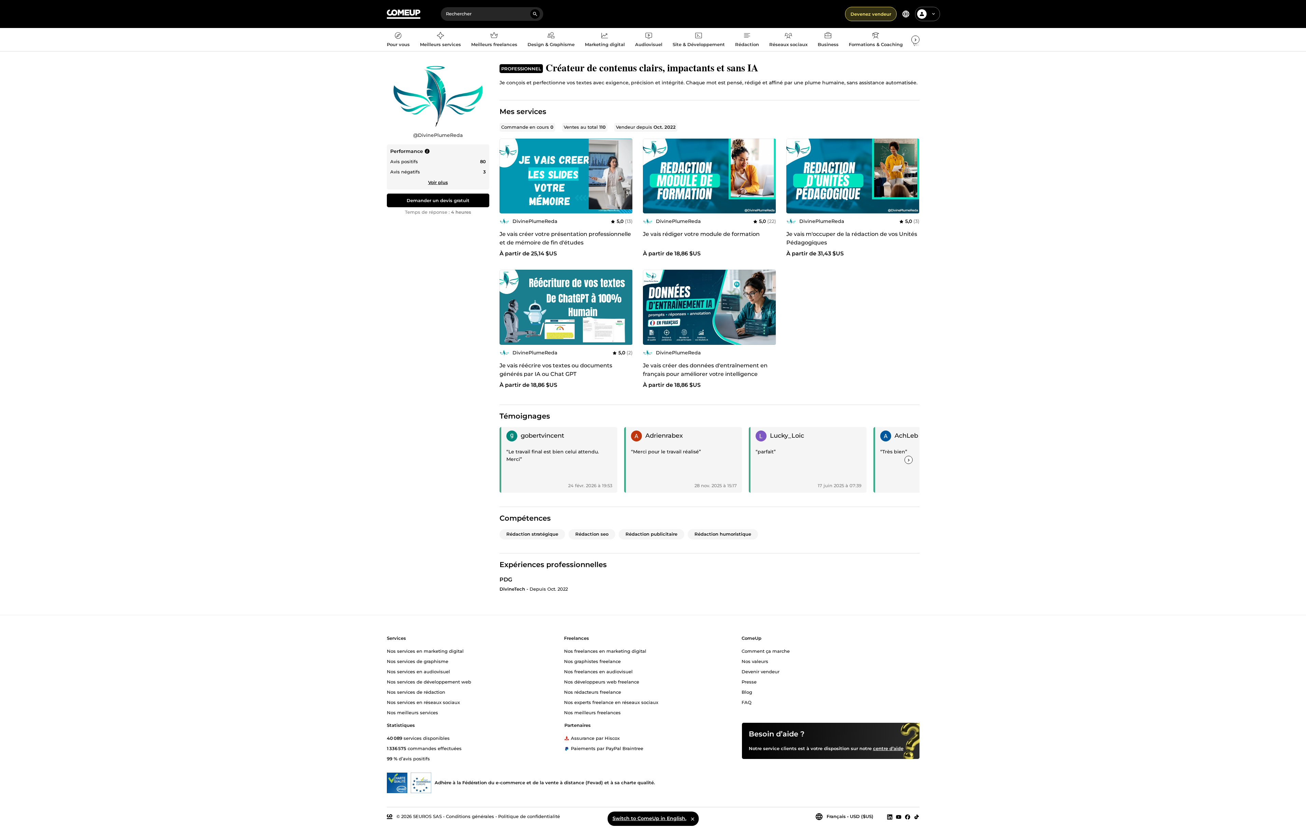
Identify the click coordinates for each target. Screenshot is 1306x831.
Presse (749, 681)
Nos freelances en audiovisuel (598, 671)
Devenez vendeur (871, 14)
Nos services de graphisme (417, 661)
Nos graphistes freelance (592, 661)
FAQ (747, 702)
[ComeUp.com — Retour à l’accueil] (403, 14)
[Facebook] (907, 816)
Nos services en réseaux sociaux (423, 702)
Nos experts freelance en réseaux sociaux (611, 702)
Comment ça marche (766, 650)
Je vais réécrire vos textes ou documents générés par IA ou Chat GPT (556, 369)
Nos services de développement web (429, 681)
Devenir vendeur (761, 671)
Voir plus (438, 182)
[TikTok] (916, 816)
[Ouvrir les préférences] (906, 14)
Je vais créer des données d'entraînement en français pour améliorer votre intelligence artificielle (705, 374)
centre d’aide (888, 748)
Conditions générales (470, 816)
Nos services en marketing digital (425, 650)
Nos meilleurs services (412, 712)
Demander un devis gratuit (438, 200)
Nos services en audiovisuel (418, 671)
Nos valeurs (755, 661)
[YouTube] (898, 816)
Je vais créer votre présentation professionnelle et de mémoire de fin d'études (565, 238)
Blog (747, 691)
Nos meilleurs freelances (592, 712)
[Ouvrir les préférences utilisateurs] (933, 14)
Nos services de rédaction (416, 691)
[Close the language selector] (692, 818)
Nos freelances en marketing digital (605, 650)
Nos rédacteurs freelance (592, 691)
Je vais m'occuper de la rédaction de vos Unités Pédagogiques (851, 238)
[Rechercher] (535, 14)
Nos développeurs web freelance (601, 681)
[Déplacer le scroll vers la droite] (915, 40)
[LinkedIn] (890, 816)
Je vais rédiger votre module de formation (701, 234)
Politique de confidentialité (529, 816)
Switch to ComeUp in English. (649, 818)
